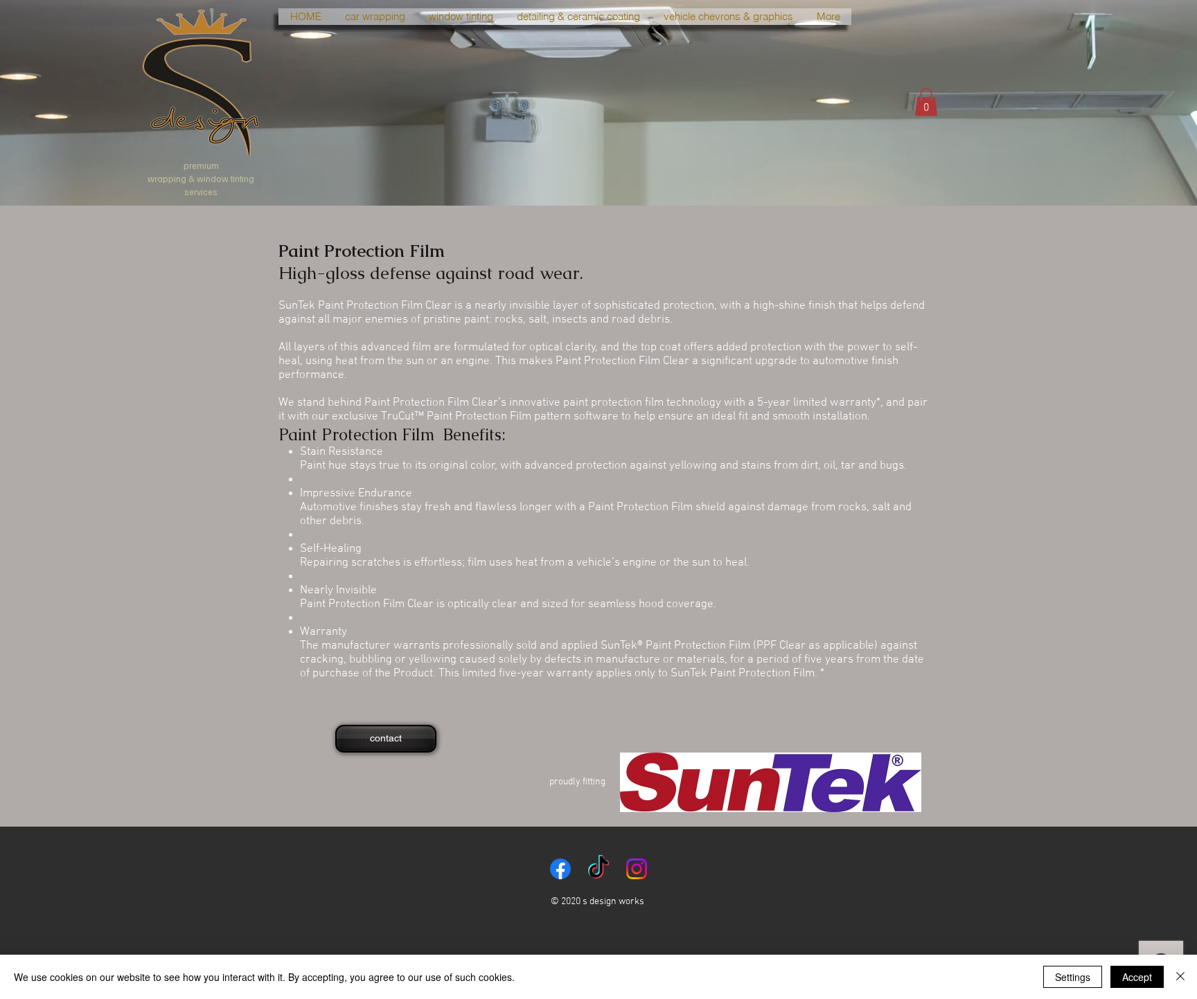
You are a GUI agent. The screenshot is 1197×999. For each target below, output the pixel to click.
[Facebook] (560, 869)
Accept (1137, 977)
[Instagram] (636, 869)
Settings (1072, 977)
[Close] (1180, 977)
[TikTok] (598, 869)
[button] (926, 102)
